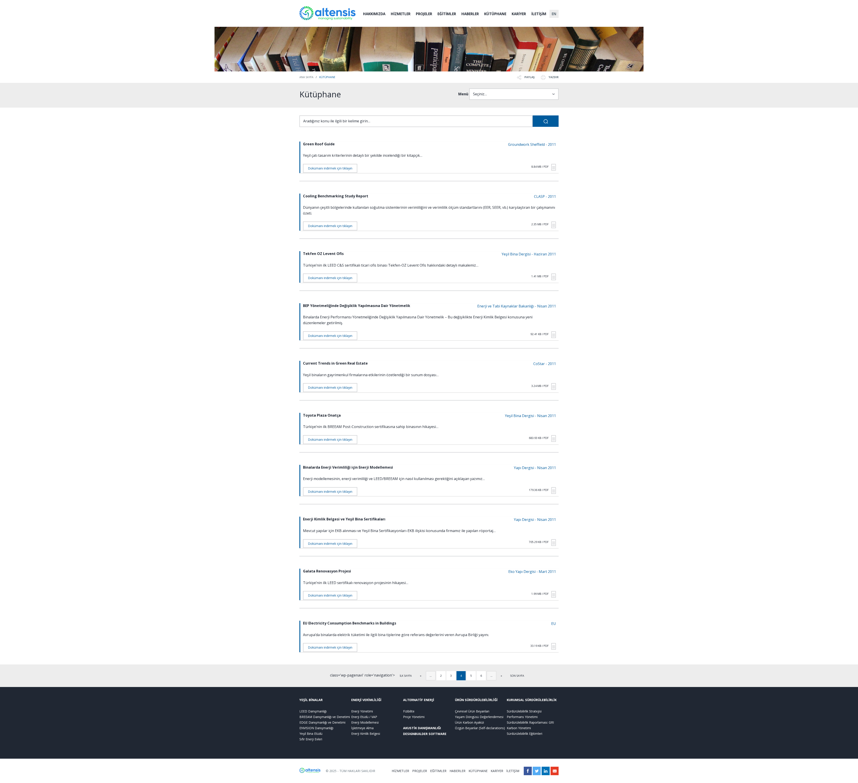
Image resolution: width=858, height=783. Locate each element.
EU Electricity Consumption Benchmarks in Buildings (349, 623)
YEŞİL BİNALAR (311, 700)
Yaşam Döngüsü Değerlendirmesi (479, 717)
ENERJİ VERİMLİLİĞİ (366, 700)
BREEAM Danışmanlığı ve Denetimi (324, 717)
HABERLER (470, 13)
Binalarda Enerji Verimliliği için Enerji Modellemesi (348, 467)
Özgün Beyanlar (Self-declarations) (480, 728)
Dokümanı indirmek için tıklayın (330, 168)
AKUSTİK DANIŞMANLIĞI (422, 728)
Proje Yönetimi (414, 717)
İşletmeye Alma (362, 728)
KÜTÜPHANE (495, 13)
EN (554, 13)
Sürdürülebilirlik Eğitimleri (524, 733)
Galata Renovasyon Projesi (327, 571)
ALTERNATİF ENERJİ (418, 700)
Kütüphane (327, 77)
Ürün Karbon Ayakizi (469, 722)
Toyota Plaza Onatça (322, 415)
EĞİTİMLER (446, 13)
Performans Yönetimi (522, 717)
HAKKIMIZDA (374, 13)
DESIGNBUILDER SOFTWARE (424, 734)
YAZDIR (553, 77)
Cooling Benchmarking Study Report (335, 196)
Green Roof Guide (319, 144)
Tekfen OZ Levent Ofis (323, 253)
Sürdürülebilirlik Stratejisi (524, 711)
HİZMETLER (400, 13)
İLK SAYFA (406, 676)
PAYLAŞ (529, 77)
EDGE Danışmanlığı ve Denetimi (322, 722)
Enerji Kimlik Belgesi (365, 733)
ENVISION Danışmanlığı (316, 728)
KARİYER (519, 13)
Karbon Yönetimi (519, 728)
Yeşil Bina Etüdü (310, 733)
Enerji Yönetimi (362, 711)
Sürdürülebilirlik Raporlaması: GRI (530, 722)
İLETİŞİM (538, 13)
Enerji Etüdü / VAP (364, 717)
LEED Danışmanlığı (313, 711)
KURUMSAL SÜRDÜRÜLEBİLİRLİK (532, 700)
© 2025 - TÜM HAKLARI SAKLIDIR (350, 771)
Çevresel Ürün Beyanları (472, 711)
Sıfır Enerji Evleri (310, 739)
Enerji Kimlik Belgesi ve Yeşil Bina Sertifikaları (344, 519)
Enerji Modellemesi (365, 722)
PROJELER (424, 13)
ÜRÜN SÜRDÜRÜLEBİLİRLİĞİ (476, 700)
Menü (463, 94)
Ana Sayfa (306, 77)
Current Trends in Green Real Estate (335, 363)
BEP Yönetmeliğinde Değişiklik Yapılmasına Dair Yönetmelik (356, 305)
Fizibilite (408, 711)
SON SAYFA (517, 676)
